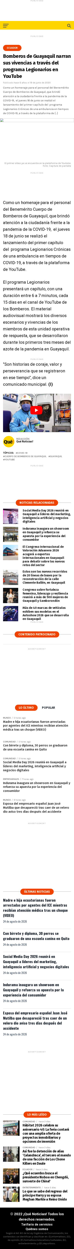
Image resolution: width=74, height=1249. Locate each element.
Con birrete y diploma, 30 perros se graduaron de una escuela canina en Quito (36, 935)
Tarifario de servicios (37, 1224)
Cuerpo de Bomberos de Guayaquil (25, 456)
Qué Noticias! (24, 441)
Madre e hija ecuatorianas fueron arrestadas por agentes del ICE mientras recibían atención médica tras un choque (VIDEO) (35, 907)
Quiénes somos (37, 1229)
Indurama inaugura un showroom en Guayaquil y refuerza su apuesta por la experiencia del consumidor (33, 990)
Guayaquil (56, 456)
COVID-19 (22, 453)
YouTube (10, 459)
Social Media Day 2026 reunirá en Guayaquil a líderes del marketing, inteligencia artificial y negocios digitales (36, 961)
